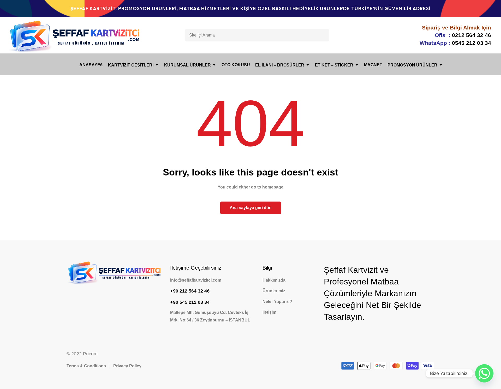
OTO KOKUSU (236, 65)
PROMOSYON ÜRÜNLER (412, 65)
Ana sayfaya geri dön (251, 207)
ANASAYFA (91, 65)
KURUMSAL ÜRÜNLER (187, 65)
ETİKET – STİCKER (334, 65)
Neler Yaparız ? (277, 301)
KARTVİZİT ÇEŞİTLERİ (130, 65)
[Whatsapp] (484, 373)
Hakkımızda (274, 280)
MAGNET (373, 65)
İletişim (269, 312)
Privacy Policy (127, 366)
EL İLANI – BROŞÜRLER (279, 65)
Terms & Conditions (86, 366)
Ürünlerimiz (274, 291)
